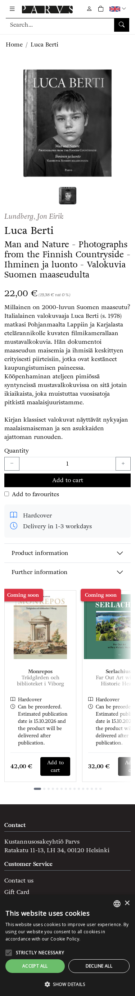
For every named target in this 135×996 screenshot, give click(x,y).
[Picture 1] (68, 196)
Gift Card (17, 892)
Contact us (18, 880)
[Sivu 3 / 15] (49, 789)
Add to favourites (35, 494)
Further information (40, 572)
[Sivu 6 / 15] (61, 789)
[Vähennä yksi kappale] (11, 464)
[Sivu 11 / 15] (83, 789)
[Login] (89, 9)
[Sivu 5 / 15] (57, 789)
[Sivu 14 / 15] (96, 789)
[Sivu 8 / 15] (70, 789)
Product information (40, 553)
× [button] (127, 903)
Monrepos (40, 671)
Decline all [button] (99, 966)
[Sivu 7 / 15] (66, 789)
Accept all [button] (35, 966)
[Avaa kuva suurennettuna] (67, 123)
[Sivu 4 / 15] (53, 789)
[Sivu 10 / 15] (79, 789)
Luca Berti (44, 44)
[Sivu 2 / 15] (44, 789)
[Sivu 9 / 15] (74, 789)
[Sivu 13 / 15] (92, 789)
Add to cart (67, 480)
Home (14, 44)
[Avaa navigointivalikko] (12, 9)
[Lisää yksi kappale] (123, 464)
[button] (118, 8)
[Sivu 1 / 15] (37, 789)
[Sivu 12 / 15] (87, 789)
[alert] (67, 945)
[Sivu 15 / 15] (100, 789)
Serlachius (118, 671)
